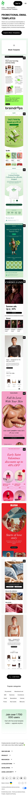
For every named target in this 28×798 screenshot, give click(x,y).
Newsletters (13, 698)
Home (3, 7)
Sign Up (17, 3)
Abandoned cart (18, 691)
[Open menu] (25, 3)
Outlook (22, 698)
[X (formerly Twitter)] (10, 778)
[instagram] (14, 778)
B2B (5, 695)
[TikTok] (17, 778)
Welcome (22, 701)
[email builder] (3, 3)
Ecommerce (21, 695)
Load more (15, 677)
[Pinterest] (24, 778)
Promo (5, 701)
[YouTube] (21, 778)
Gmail (5, 698)
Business (11, 695)
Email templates (11, 7)
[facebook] (3, 778)
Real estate (13, 701)
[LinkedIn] (6, 778)
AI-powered (8, 691)
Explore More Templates (12, 33)
